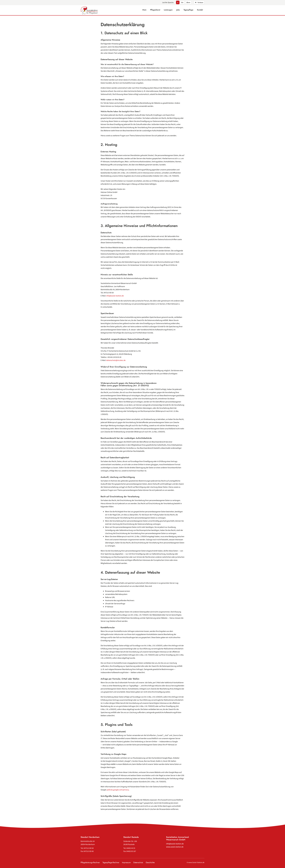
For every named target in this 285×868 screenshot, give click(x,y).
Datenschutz (138, 862)
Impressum (126, 862)
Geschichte (150, 862)
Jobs (178, 10)
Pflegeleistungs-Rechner (90, 862)
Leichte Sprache (168, 2)
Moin (144, 10)
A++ (188, 2)
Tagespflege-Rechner (111, 862)
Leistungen (168, 10)
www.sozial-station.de (174, 847)
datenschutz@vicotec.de (115, 360)
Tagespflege (188, 10)
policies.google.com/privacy (118, 789)
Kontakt (200, 10)
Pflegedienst (155, 10)
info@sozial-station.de (115, 295)
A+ (182, 2)
